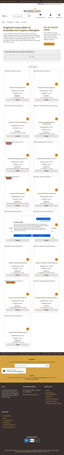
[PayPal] (26, 440)
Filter (32, 56)
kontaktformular (58, 4)
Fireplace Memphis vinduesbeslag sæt (46, 263)
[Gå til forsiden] (32, 9)
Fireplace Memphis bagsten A (46, 87)
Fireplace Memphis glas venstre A (18, 158)
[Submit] (46, 365)
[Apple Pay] (32, 440)
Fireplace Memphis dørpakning (46, 193)
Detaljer (18, 100)
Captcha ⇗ (21, 373)
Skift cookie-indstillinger (9, 424)
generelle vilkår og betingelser (32, 379)
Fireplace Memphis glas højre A (17, 332)
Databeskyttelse (7, 415)
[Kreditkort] (37, 440)
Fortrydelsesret (7, 422)
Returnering (49, 396)
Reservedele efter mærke (52, 399)
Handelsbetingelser (8, 420)
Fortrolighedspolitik (45, 221)
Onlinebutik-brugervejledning (53, 403)
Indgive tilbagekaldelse (9, 427)
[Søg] (29, 16)
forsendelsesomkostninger (23, 450)
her (24, 230)
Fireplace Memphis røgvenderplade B (46, 298)
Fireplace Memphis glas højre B (17, 263)
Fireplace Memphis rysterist (17, 87)
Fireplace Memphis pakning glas (17, 122)
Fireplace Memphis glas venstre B (46, 158)
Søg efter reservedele (51, 401)
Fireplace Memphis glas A (17, 193)
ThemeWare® (46, 452)
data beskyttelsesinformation (40, 377)
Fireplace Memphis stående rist (17, 298)
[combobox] (19, 16)
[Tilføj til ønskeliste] (27, 84)
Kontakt (48, 390)
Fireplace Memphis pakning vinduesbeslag (46, 123)
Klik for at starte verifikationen (15, 371)
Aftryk (4, 418)
